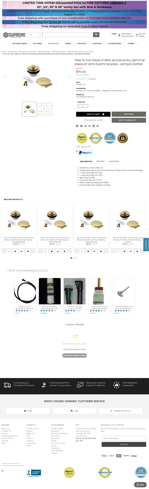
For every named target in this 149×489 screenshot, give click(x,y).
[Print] (85, 126)
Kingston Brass (57, 429)
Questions (114, 161)
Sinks (69, 43)
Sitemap (5, 441)
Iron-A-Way (89, 26)
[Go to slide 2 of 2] (75, 258)
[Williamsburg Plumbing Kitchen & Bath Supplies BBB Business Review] (33, 472)
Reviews (100, 161)
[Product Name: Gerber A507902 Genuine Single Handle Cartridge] (99, 297)
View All (54, 453)
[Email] (81, 126)
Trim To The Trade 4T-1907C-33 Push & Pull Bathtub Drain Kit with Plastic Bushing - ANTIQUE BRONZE (18, 240)
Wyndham (55, 431)
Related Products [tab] (13, 199)
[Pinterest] (98, 126)
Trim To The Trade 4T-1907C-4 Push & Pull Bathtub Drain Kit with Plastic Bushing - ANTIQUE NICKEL (91, 240)
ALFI (47, 11)
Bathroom (54, 43)
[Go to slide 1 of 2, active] (71, 258)
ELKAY (53, 441)
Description (86, 161)
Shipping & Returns (9, 436)
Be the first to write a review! (74, 355)
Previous (5, 76)
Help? (114, 34)
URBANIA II (118, 3)
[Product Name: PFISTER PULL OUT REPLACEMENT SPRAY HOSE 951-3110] (25, 297)
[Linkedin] (93, 126)
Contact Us (6, 431)
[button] (146, 244)
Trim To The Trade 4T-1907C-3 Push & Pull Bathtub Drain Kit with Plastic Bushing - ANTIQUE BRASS (55, 240)
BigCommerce (15, 463)
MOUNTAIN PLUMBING (106, 11)
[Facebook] (77, 126)
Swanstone (55, 448)
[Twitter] (89, 126)
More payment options (93, 120)
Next (69, 76)
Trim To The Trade (58, 443)
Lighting (97, 43)
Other (131, 43)
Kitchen (37, 43)
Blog (3, 443)
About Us (5, 429)
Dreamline (55, 438)
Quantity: (81, 102)
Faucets (82, 43)
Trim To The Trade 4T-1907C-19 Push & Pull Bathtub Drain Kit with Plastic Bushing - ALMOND (128, 240)
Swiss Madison (57, 451)
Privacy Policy (7, 438)
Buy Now (128, 114)
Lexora (53, 446)
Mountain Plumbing (59, 433)
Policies (5, 433)
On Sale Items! (19, 43)
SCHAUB (55, 22)
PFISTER (95, 18)
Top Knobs (55, 436)
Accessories (115, 43)
